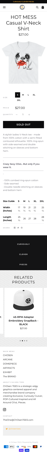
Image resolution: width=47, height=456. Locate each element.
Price (6, 108)
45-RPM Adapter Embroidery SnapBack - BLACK (23, 321)
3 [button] (24, 340)
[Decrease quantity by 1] (16, 114)
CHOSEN (8, 355)
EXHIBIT (7, 372)
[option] (23, 62)
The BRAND (9, 376)
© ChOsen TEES (15, 442)
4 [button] (26, 340)
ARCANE (8, 359)
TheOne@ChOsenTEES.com (18, 420)
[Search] (37, 7)
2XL (19, 100)
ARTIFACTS (9, 368)
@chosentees (15, 429)
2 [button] (22, 340)
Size (5, 97)
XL (34, 95)
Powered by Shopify (30, 442)
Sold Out (23, 124)
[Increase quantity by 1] (29, 114)
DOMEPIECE (10, 363)
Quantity (8, 114)
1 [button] (20, 340)
